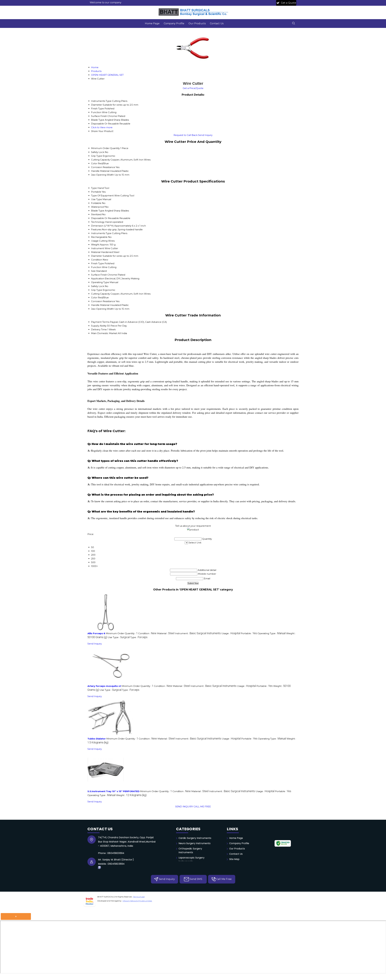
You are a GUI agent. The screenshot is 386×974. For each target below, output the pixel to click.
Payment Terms (100, 321)
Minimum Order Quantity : (122, 633)
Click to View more (101, 127)
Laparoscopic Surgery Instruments (191, 859)
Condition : (147, 633)
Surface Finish (99, 274)
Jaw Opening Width (102, 174)
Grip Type (96, 155)
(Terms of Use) (139, 897)
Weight (95, 244)
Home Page (152, 23)
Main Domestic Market (104, 333)
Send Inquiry (205, 135)
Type (94, 188)
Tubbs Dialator (96, 738)
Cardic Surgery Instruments (195, 838)
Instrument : (198, 633)
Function (96, 267)
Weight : (131, 795)
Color (94, 163)
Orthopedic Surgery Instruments (190, 850)
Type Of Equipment (102, 195)
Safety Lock (97, 152)
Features (96, 229)
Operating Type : (272, 633)
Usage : (230, 633)
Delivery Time (99, 329)
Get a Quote (288, 2)
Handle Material (100, 171)
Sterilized (96, 214)
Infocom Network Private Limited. (137, 901)
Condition (96, 259)
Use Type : (119, 637)
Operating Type (100, 282)
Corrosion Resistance (103, 167)
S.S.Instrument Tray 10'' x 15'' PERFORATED (113, 791)
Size (93, 271)
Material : (165, 633)
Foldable (96, 203)
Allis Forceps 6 (96, 633)
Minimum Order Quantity (105, 148)
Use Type (96, 199)
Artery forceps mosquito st (104, 686)
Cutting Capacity (100, 159)
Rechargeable (99, 237)
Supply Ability (98, 325)
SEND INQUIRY (184, 806)
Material (95, 252)
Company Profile (174, 23)
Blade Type (97, 210)
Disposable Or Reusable (105, 218)
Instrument (97, 248)
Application (97, 278)
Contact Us (216, 23)
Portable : (249, 633)
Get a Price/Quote (193, 88)
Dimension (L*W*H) (102, 225)
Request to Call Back (186, 135)
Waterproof (97, 206)
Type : (138, 637)
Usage (94, 240)
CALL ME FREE (202, 806)
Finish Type (97, 263)
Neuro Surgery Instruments (194, 843)
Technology (97, 221)
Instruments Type (101, 233)
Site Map (234, 859)
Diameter (96, 255)
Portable (96, 191)
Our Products (197, 23)
